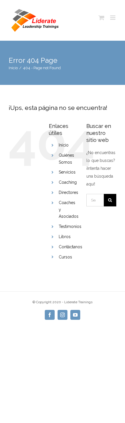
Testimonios (70, 226)
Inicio (64, 145)
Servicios (67, 172)
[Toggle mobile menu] (113, 18)
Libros (65, 236)
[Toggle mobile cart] (101, 18)
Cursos (65, 257)
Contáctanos (70, 246)
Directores (68, 192)
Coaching (68, 182)
